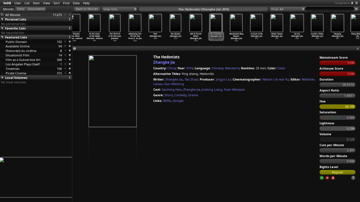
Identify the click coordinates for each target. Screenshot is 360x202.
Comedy (180, 95)
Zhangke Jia (164, 62)
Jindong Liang (212, 89)
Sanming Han (171, 89)
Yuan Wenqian (234, 89)
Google (178, 100)
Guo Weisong (174, 84)
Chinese (217, 68)
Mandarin (232, 68)
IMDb (167, 100)
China (171, 68)
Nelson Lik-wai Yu (275, 79)
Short (169, 95)
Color (281, 68)
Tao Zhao (191, 79)
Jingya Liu (223, 79)
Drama (193, 95)
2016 (189, 68)
